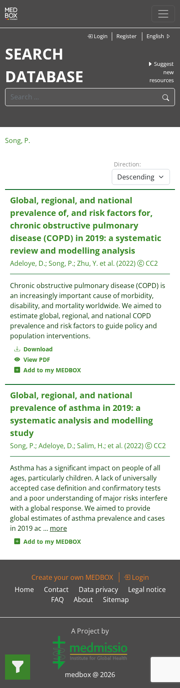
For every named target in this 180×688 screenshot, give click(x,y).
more (58, 528)
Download (37, 349)
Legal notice (147, 589)
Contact (56, 589)
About (83, 599)
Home (24, 589)
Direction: (127, 164)
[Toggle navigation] (163, 13)
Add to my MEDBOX (50, 370)
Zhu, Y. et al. (96, 263)
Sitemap (116, 599)
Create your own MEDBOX (72, 577)
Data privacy (98, 589)
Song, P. (17, 140)
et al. (115, 445)
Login (100, 36)
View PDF (35, 359)
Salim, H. (90, 445)
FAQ (57, 599)
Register (126, 36)
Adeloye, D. (27, 263)
